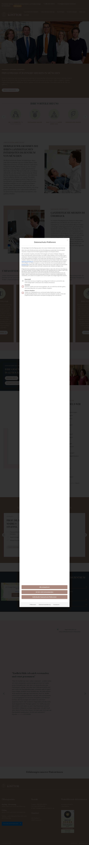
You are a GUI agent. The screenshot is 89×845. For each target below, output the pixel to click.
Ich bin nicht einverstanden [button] (44, 592)
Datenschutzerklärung (27, 261)
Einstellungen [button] (25, 264)
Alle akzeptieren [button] (44, 587)
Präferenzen (33, 604)
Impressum (56, 604)
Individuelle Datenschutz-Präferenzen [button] (44, 597)
